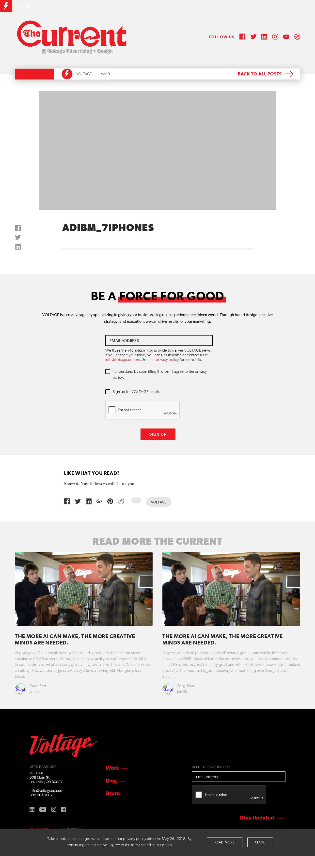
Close (260, 842)
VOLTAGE (84, 74)
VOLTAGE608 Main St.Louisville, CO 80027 (46, 777)
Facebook (63, 809)
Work (112, 767)
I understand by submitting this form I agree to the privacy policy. (160, 375)
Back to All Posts (260, 74)
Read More (225, 842)
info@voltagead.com (122, 360)
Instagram (53, 809)
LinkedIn (32, 809)
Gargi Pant (38, 686)
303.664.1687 (41, 795)
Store (113, 792)
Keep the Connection (211, 767)
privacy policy (167, 360)
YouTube (42, 809)
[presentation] (142, 410)
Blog (111, 780)
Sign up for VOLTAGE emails (136, 392)
